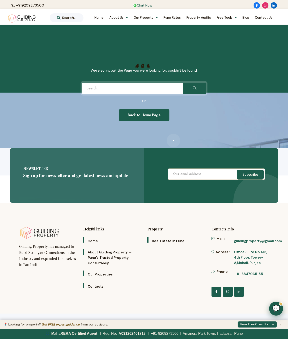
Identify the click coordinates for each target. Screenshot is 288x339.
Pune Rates (172, 18)
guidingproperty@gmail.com (258, 241)
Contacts (96, 286)
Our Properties (100, 274)
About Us (116, 18)
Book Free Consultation (257, 324)
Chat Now (144, 5)
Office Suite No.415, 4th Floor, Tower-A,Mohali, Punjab (250, 257)
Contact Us (263, 18)
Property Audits (199, 18)
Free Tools (224, 18)
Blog (246, 18)
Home (99, 18)
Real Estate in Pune (168, 241)
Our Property (143, 18)
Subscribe (250, 174)
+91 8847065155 (249, 274)
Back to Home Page (144, 115)
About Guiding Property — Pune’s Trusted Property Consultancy (110, 257)
